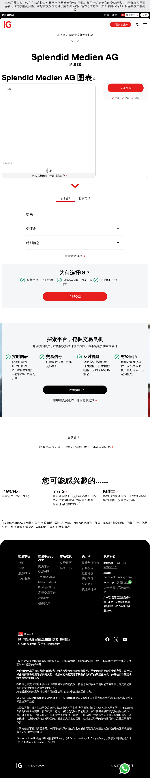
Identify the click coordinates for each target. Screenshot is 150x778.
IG (19, 639)
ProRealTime (46, 587)
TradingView (46, 576)
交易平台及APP (45, 557)
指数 (21, 568)
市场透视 (66, 556)
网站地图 (29, 639)
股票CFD (24, 573)
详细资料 (65, 198)
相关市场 (84, 198)
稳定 (127, 98)
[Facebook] (107, 639)
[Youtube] (125, 639)
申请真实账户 (120, 24)
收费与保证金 (90, 562)
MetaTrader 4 (47, 582)
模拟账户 (44, 603)
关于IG (86, 556)
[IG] (8, 24)
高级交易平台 (47, 592)
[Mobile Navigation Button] (145, 24)
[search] (137, 24)
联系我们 (109, 556)
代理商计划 (89, 589)
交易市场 (24, 556)
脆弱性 (64, 639)
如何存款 (54, 643)
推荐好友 (87, 573)
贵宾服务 (87, 568)
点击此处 (122, 582)
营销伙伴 (87, 578)
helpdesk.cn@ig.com (118, 577)
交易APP (43, 571)
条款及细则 (43, 639)
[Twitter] (116, 639)
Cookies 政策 (27, 643)
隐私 (55, 639)
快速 (117, 98)
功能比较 (44, 598)
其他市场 (24, 578)
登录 (144, 15)
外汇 (21, 562)
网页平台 (44, 566)
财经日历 (66, 562)
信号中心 (66, 568)
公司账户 (87, 584)
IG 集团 (115, 765)
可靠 (137, 98)
